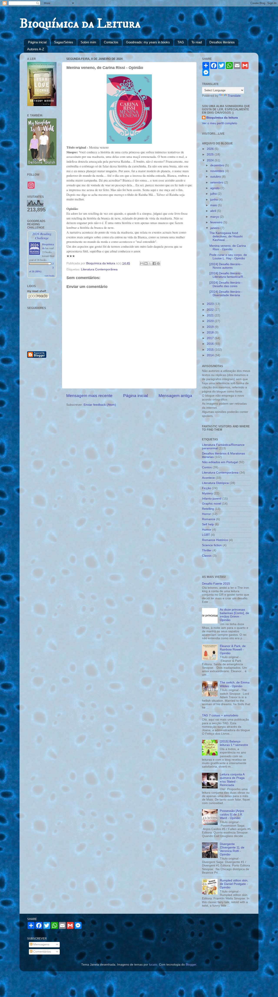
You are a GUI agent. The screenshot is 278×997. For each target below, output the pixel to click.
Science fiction (212, 545)
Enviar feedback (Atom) (100, 404)
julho (214, 193)
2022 (211, 309)
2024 (211, 160)
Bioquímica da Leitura (80, 24)
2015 (211, 349)
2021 (211, 315)
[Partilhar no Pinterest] (158, 263)
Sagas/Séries (63, 42)
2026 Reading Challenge (41, 235)
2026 (211, 148)
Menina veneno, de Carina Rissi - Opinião (227, 247)
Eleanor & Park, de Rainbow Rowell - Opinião (233, 649)
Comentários (41, 951)
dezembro (217, 165)
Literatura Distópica (215, 483)
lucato (153, 964)
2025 (211, 154)
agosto (215, 188)
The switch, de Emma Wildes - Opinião (235, 684)
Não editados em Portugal (220, 462)
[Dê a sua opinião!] (146, 263)
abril (213, 210)
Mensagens (40, 944)
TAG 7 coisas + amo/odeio (220, 715)
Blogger (191, 964)
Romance (208, 519)
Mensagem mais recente (89, 395)
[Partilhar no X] (150, 263)
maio (214, 205)
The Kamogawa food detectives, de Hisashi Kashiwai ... (226, 236)
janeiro (215, 228)
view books (50, 275)
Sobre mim (88, 42)
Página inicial (37, 42)
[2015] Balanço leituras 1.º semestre (234, 743)
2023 (211, 304)
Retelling (208, 508)
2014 (211, 355)
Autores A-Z (35, 49)
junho (214, 199)
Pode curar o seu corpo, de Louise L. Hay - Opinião (228, 256)
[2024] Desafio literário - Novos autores (225, 266)
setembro (217, 182)
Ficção (206, 488)
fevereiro (216, 222)
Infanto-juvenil (211, 498)
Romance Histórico (215, 540)
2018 (211, 332)
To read (196, 42)
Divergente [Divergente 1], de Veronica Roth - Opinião (232, 849)
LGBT (206, 534)
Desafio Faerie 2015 (216, 583)
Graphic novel (211, 503)
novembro (217, 171)
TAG (180, 42)
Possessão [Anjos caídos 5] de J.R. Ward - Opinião (232, 814)
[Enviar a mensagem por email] (142, 263)
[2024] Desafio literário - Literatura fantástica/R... (227, 275)
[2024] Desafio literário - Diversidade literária (225, 293)
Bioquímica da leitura (222, 117)
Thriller (207, 550)
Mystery (207, 493)
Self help (208, 524)
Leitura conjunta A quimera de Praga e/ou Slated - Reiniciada (232, 780)
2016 (211, 343)
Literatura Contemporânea (99, 269)
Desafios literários (222, 42)
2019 (211, 327)
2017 (211, 338)
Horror (206, 514)
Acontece (208, 477)
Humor (206, 529)
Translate (234, 95)
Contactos (111, 42)
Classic (207, 555)
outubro (216, 176)
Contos (207, 467)
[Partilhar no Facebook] (154, 263)
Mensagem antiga (175, 395)
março (215, 216)
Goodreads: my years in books (148, 42)
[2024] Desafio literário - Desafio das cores (225, 284)
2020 (211, 321)
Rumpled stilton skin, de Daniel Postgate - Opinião (234, 884)
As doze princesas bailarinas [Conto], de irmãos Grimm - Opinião (234, 615)
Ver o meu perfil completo (219, 123)
